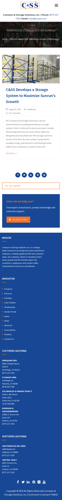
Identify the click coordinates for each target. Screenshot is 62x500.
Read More (10, 153)
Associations (9, 330)
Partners (8, 334)
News (6, 320)
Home (6, 316)
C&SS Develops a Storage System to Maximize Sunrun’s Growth (30, 95)
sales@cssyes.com (38, 18)
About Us (8, 325)
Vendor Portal (10, 311)
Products (8, 289)
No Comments (14, 113)
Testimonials (9, 307)
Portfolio (8, 298)
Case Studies (10, 302)
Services (8, 293)
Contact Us (9, 339)
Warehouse (31, 109)
